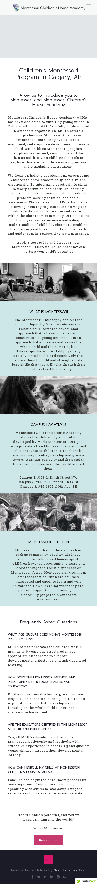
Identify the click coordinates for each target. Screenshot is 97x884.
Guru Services (66, 870)
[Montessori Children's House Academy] (48, 7)
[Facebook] (32, 876)
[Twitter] (38, 876)
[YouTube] (45, 876)
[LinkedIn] (51, 876)
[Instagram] (58, 876)
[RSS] (64, 876)
